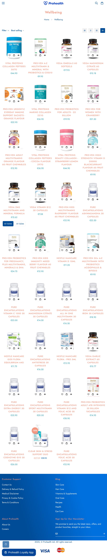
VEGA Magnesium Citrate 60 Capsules (93, 66)
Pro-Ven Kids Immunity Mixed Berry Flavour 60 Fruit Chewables (40, 263)
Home (46, 19)
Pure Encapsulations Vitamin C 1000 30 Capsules (14, 312)
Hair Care (59, 489)
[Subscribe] (102, 534)
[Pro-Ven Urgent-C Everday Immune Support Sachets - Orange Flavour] (14, 94)
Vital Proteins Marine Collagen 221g (40, 112)
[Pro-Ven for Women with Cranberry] (93, 94)
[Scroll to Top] (102, 544)
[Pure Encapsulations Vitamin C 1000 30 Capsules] (14, 292)
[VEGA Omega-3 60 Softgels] (67, 48)
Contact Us (6, 484)
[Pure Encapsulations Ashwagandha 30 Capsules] (93, 192)
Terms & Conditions (10, 502)
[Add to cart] (14, 55)
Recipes (58, 502)
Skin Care (59, 484)
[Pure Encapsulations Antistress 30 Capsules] (40, 341)
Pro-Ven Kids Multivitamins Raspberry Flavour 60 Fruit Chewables (67, 212)
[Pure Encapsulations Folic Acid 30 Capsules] (67, 436)
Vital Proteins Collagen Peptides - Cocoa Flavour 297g (40, 160)
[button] (102, 3)
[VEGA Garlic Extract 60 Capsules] (93, 341)
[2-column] (90, 30)
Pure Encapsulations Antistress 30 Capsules (40, 361)
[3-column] (96, 30)
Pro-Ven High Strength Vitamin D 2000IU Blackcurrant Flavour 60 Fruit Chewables (93, 163)
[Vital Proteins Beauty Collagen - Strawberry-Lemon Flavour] (67, 140)
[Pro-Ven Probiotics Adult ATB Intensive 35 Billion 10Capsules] (93, 387)
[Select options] (14, 199)
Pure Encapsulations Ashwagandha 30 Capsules (93, 212)
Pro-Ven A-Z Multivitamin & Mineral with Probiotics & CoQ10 (40, 68)
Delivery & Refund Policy (13, 489)
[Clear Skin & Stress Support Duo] (40, 436)
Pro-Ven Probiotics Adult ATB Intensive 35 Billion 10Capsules (93, 407)
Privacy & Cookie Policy (12, 498)
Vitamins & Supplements (66, 493)
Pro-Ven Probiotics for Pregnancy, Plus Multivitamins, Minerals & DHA (14, 263)
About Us (6, 524)
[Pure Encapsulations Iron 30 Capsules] (93, 292)
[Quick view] (18, 55)
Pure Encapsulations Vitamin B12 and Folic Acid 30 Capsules (67, 408)
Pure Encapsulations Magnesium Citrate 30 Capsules (40, 312)
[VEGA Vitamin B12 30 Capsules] (40, 192)
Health (58, 506)
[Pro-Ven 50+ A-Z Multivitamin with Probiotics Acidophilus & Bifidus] (93, 243)
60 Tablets (8, 223)
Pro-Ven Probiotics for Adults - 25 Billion (67, 112)
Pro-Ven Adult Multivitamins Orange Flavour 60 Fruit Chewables (14, 160)
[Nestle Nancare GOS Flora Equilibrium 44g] (14, 341)
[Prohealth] (53, 3)
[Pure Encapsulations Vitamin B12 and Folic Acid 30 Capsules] (67, 387)
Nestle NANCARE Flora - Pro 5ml (67, 358)
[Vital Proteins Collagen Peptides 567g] (14, 48)
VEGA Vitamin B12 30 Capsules (40, 209)
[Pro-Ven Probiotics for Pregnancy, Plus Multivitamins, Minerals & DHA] (14, 243)
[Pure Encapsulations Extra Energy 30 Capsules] (14, 387)
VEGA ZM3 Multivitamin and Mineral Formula (14, 210)
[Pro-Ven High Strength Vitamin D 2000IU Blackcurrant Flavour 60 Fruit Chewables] (93, 140)
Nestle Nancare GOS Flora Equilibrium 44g (14, 359)
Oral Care (59, 498)
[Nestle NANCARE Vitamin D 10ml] (67, 243)
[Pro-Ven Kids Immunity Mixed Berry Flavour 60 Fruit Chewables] (40, 243)
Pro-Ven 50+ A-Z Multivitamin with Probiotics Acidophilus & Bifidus (93, 264)
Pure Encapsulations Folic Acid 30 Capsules (67, 456)
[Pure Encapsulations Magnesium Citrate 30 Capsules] (40, 292)
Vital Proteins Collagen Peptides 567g (14, 66)
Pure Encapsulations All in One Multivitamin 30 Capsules (67, 313)
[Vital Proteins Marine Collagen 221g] (40, 94)
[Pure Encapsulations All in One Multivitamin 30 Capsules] (67, 292)
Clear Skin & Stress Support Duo (40, 453)
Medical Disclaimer (10, 493)
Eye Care (59, 511)
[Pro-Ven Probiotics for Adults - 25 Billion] (67, 94)
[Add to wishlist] (9, 55)
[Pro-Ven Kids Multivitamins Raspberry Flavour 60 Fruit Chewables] (67, 192)
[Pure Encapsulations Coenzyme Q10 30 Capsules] (14, 436)
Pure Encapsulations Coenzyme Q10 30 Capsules (14, 456)
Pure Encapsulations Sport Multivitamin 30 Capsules (40, 407)
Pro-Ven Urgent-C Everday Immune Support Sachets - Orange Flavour (14, 114)
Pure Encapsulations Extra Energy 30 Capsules (14, 407)
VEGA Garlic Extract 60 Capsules (93, 359)
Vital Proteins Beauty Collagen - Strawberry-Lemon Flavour (66, 160)
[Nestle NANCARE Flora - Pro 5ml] (67, 341)
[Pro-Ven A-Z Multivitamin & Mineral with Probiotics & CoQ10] (40, 48)
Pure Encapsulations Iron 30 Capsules (92, 310)
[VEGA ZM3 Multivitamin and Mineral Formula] (14, 192)
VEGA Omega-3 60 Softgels (66, 65)
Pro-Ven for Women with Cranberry (93, 112)
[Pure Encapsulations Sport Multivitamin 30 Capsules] (40, 387)
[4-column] (102, 30)
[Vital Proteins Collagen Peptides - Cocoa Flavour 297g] (40, 140)
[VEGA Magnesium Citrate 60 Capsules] (93, 48)
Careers (5, 529)
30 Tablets (20, 223)
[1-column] (84, 30)
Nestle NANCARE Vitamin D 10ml (67, 260)
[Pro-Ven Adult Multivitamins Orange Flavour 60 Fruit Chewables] (14, 140)
